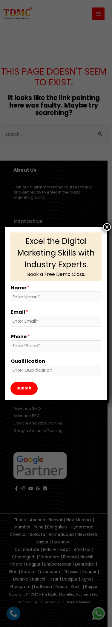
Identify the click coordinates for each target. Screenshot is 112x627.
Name (20, 287)
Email (19, 312)
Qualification (28, 361)
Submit (24, 388)
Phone (20, 336)
